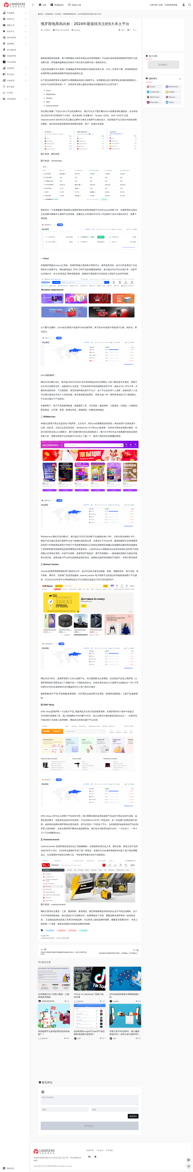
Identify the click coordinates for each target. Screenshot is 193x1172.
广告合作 (99, 1150)
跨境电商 (95, 58)
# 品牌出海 (61, 930)
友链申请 (90, 1150)
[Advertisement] (90, 46)
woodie (76, 30)
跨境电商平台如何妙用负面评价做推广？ (54, 1033)
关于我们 (109, 1150)
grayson (80, 1001)
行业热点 (58, 14)
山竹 (79, 1038)
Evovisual (68, 1166)
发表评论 (133, 1116)
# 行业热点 (50, 930)
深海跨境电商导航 (48, 1001)
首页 (41, 14)
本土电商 (59, 69)
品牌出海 (89, 62)
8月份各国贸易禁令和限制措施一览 (124, 995)
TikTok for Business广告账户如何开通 (89, 995)
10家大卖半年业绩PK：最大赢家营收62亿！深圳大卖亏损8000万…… (124, 1033)
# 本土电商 (72, 930)
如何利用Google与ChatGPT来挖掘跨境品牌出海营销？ (89, 1033)
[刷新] (180, 79)
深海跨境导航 (52, 1166)
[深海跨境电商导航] (43, 1152)
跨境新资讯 (49, 14)
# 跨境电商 (83, 930)
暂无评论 (47, 1082)
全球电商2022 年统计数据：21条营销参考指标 (53, 995)
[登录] (183, 5)
